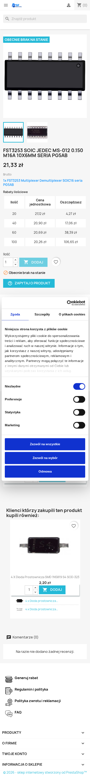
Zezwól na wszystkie (45, 444)
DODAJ (52, 590)
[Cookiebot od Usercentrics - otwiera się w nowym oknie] (67, 303)
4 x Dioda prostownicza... (41, 601)
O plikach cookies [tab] (72, 314)
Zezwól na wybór (45, 458)
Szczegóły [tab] (42, 314)
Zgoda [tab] (15, 314)
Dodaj (33, 262)
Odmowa (45, 471)
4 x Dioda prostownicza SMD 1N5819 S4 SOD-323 (45, 577)
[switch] (79, 399)
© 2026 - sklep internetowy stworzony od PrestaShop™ (45, 772)
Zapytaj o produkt (29, 283)
